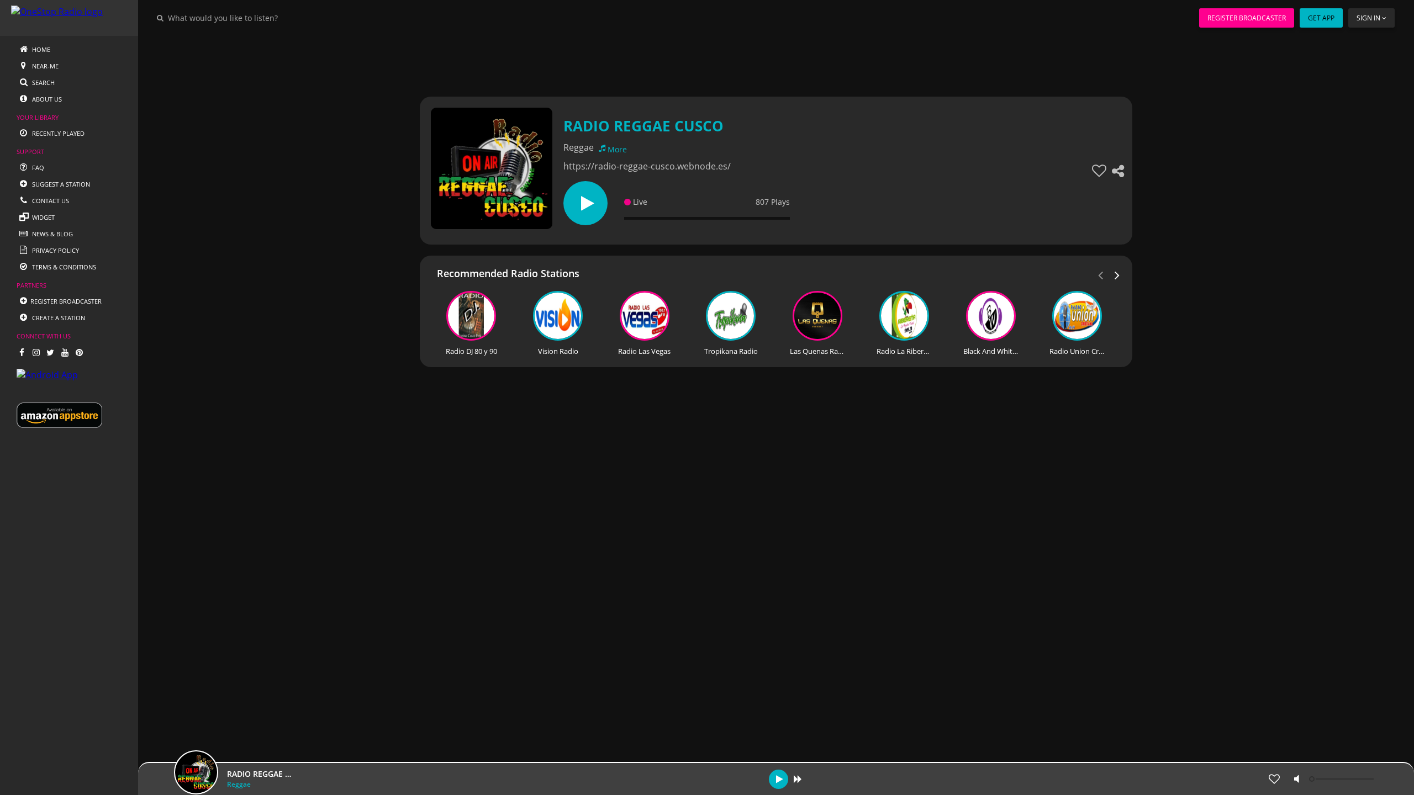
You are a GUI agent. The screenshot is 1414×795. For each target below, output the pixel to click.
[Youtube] (65, 352)
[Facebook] (21, 352)
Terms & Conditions (63, 267)
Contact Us (49, 201)
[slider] (1342, 779)
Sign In (1368, 18)
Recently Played (57, 133)
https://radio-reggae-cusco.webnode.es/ (647, 166)
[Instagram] (36, 352)
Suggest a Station (60, 184)
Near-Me (44, 66)
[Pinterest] (79, 352)
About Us (46, 99)
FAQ (37, 167)
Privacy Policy (54, 250)
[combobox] (256, 17)
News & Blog (51, 234)
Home (40, 49)
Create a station (57, 318)
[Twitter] (50, 352)
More (617, 149)
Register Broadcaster (1246, 18)
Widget (42, 217)
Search (42, 82)
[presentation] (1117, 274)
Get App (1321, 18)
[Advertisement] (745, 61)
